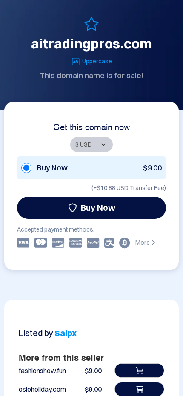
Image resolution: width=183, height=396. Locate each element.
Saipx (65, 333)
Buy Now (98, 207)
